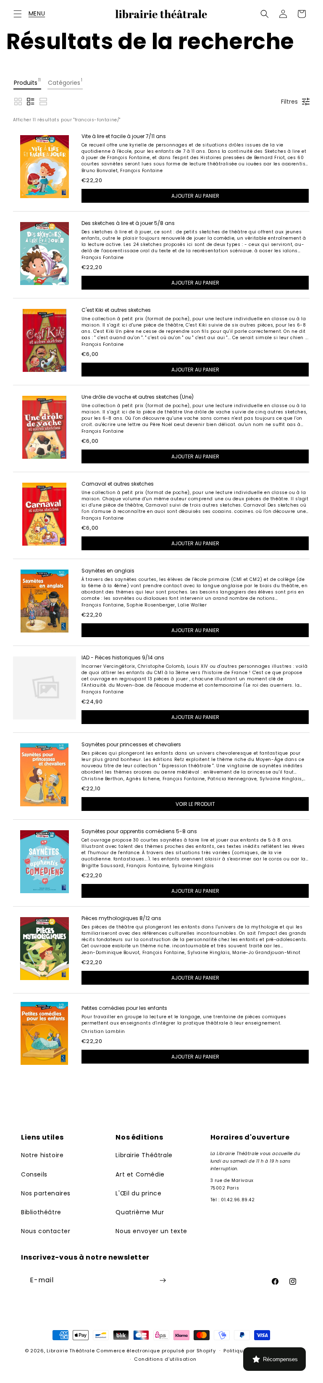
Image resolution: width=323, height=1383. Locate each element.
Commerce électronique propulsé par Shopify (155, 1350)
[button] (17, 14)
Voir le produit (195, 804)
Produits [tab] (27, 82)
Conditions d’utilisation (165, 1359)
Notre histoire (42, 1155)
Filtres (289, 101)
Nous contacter (45, 1231)
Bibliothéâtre (41, 1212)
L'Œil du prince (138, 1193)
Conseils (34, 1174)
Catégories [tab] (65, 82)
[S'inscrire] (162, 1280)
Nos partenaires (46, 1193)
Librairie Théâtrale (144, 1155)
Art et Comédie (140, 1174)
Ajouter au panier (195, 195)
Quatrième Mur (140, 1212)
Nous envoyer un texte (151, 1231)
